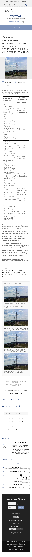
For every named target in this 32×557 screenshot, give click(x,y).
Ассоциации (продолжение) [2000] (17, 478)
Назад (3, 32)
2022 (8, 34)
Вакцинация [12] (17, 484)
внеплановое (6, 274)
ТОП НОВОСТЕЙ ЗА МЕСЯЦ (12, 400)
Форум (16, 463)
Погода (5, 438)
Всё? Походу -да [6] (17, 467)
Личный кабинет (13, 21)
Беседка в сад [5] (17, 475)
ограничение (6, 270)
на (20, 272)
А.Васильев (21, 520)
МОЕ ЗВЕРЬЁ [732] (17, 481)
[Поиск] (23, 22)
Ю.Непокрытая (15, 520)
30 (19, 426)
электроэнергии (17, 270)
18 (16, 34)
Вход (20, 393)
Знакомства (7, 459)
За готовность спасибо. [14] (17, 471)
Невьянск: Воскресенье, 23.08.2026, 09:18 (16, 1)
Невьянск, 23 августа (20, 442)
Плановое (5, 272)
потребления (14, 272)
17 (22, 421)
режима (5, 276)
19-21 (20, 274)
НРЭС (25, 274)
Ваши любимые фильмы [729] (17, 487)
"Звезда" (10, 520)
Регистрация (14, 393)
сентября (15, 274)
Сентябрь (12, 34)
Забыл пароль (16, 509)
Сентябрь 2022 (16, 411)
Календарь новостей (11, 406)
